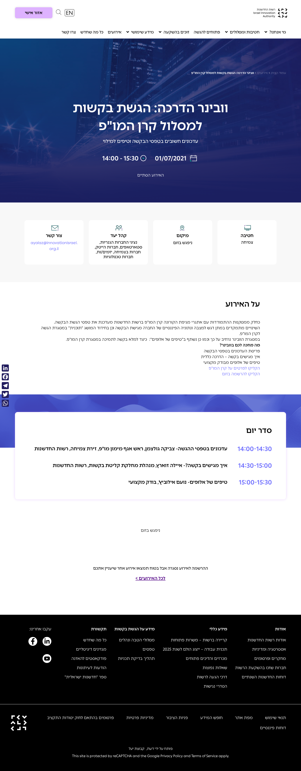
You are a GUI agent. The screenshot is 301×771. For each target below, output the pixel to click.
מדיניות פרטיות (140, 717)
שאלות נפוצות (215, 667)
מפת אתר (244, 717)
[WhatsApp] (5, 403)
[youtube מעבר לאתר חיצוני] (47, 659)
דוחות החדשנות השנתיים (264, 677)
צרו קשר (68, 32)
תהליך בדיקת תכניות (136, 658)
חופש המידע (211, 717)
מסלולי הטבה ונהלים (137, 640)
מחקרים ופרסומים (270, 658)
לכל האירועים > (150, 578)
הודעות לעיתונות (91, 667)
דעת (150, 749)
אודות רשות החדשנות (266, 640)
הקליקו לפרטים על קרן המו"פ (234, 368)
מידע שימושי (142, 32)
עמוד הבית (278, 73)
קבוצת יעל (136, 749)
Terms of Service (204, 756)
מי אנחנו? (277, 32)
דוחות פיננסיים (273, 727)
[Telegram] (5, 385)
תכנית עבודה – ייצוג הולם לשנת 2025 (195, 649)
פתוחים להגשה (207, 32)
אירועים (114, 32)
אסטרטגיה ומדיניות (269, 649)
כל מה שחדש (91, 32)
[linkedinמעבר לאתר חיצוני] (47, 642)
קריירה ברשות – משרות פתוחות (199, 640)
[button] (58, 13)
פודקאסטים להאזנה (88, 658)
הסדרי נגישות (215, 686)
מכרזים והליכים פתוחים (206, 658)
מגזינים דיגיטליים (91, 649)
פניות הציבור (177, 717)
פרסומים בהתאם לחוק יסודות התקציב (80, 717)
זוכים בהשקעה (176, 32)
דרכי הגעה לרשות (212, 677)
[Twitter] (5, 394)
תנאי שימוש (275, 717)
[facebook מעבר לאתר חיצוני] (32, 642)
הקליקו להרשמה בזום (241, 374)
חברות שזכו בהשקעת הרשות (260, 667)
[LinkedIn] (5, 368)
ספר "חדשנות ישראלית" (85, 677)
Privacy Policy (171, 756)
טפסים (149, 649)
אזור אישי (34, 12)
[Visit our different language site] (69, 12)
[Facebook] (5, 376)
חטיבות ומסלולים (245, 32)
